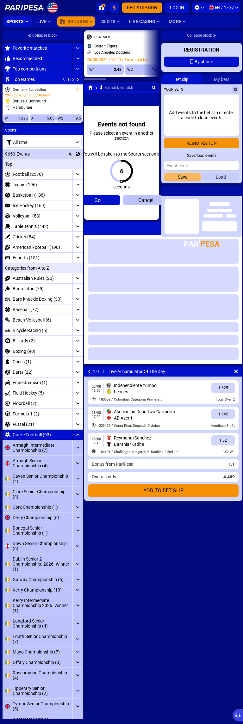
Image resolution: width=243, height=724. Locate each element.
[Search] (154, 87)
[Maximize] (77, 48)
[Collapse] (77, 435)
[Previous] (63, 79)
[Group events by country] (78, 154)
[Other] (148, 99)
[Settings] (199, 8)
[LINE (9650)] (90, 88)
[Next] (77, 79)
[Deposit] (114, 8)
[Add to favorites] (77, 89)
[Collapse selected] (70, 154)
